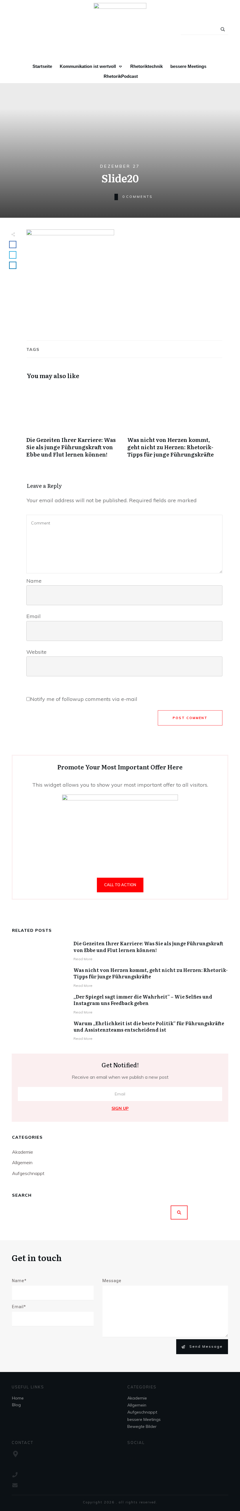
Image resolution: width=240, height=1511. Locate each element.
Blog (16, 1404)
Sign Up (120, 1108)
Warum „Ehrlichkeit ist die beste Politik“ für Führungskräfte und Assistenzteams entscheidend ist (148, 1026)
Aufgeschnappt (28, 1173)
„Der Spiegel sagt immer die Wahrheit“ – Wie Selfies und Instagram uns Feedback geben (142, 999)
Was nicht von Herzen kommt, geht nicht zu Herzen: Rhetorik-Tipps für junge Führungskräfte (174, 425)
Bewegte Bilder (142, 1426)
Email (33, 616)
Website (36, 652)
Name (34, 580)
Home (18, 1398)
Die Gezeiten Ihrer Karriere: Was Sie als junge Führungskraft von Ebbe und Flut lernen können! (73, 425)
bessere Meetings (144, 1419)
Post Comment (190, 718)
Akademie (22, 1152)
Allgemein (22, 1162)
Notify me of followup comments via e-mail (83, 699)
